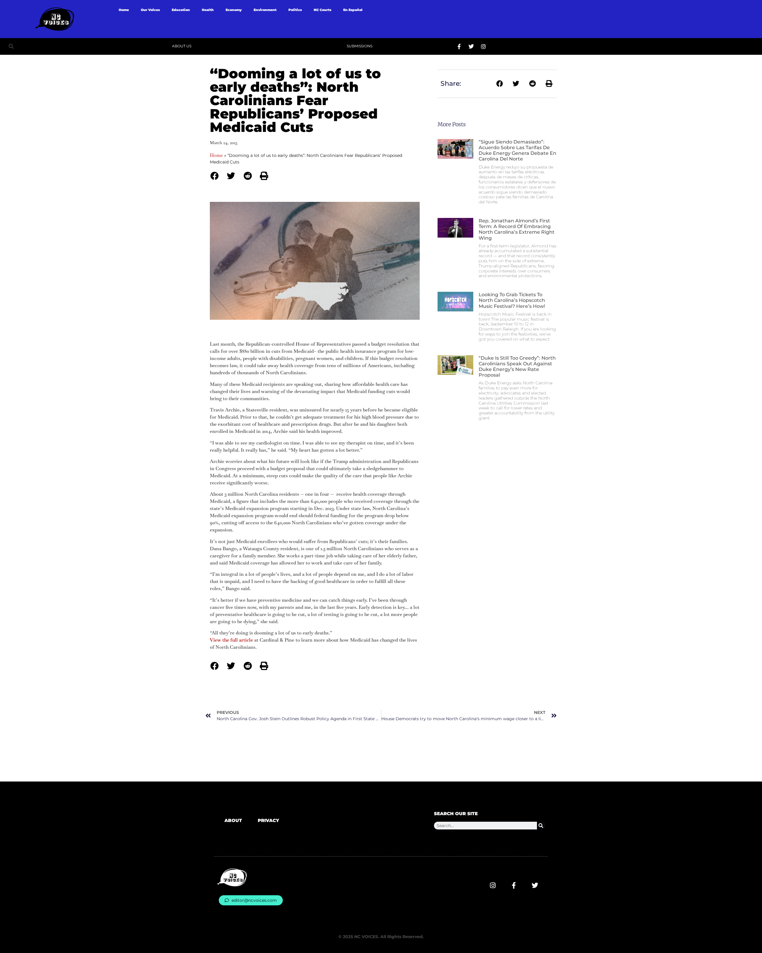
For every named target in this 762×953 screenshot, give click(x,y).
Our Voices (150, 10)
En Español (353, 10)
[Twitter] (471, 46)
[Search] (541, 825)
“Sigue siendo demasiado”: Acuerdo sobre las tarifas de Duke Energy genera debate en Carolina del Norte (517, 150)
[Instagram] (483, 46)
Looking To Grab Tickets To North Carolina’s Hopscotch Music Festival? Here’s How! (512, 300)
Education (181, 10)
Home (124, 10)
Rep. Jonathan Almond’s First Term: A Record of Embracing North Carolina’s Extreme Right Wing (517, 229)
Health (208, 10)
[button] (11, 46)
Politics (295, 10)
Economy (234, 10)
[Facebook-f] (459, 46)
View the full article (231, 640)
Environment (265, 10)
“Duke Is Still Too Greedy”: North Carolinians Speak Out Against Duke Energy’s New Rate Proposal (517, 366)
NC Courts (322, 10)
